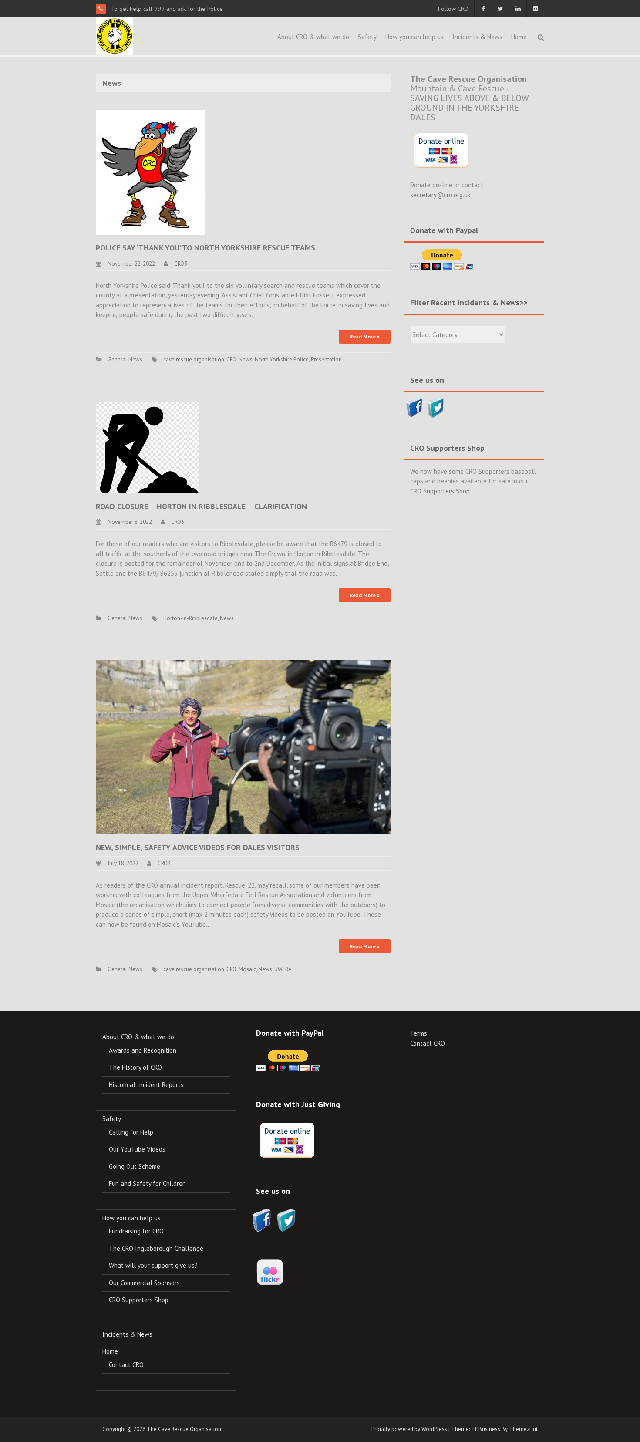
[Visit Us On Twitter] (435, 406)
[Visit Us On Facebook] (414, 406)
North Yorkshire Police (282, 359)
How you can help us (414, 37)
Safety (367, 37)
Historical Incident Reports (146, 1085)
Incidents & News (477, 37)
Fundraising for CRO (136, 1231)
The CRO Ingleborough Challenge (156, 1248)
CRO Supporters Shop (440, 491)
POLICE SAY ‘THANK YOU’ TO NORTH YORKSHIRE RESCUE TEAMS (205, 248)
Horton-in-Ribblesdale (190, 618)
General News (125, 359)
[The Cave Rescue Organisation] (114, 35)
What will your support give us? (153, 1265)
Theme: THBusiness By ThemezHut (494, 1429)
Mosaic (247, 969)
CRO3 (180, 263)
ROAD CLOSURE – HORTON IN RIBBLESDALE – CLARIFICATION (201, 506)
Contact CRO (126, 1365)
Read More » (365, 336)
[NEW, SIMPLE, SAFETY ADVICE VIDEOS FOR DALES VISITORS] (243, 747)
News (246, 359)
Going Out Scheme (134, 1166)
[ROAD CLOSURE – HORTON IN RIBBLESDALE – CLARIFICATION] (147, 446)
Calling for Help (131, 1132)
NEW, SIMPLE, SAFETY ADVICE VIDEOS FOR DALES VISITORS (198, 847)
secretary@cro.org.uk (440, 195)
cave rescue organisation (193, 359)
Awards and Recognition (142, 1050)
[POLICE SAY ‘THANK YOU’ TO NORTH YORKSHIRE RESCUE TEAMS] (150, 171)
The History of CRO (135, 1067)
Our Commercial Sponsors (144, 1283)
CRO (231, 359)
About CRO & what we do (313, 37)
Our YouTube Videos (137, 1149)
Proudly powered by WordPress (409, 1429)
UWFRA (283, 969)
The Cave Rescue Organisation (184, 1429)
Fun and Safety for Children (147, 1183)
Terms (418, 1033)
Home (519, 37)
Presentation (326, 359)
